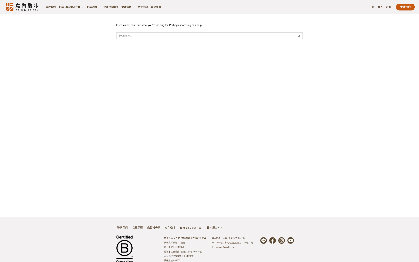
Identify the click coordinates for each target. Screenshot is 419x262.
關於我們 (51, 7)
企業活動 (92, 7)
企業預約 (405, 7)
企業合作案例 (110, 7)
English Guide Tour (191, 227)
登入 (380, 7)
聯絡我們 (122, 227)
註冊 (388, 7)
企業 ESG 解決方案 (69, 7)
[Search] (373, 7)
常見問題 (156, 7)
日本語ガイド (215, 227)
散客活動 (126, 7)
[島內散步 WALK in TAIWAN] (22, 7)
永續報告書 (153, 227)
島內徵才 (170, 227)
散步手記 (143, 7)
